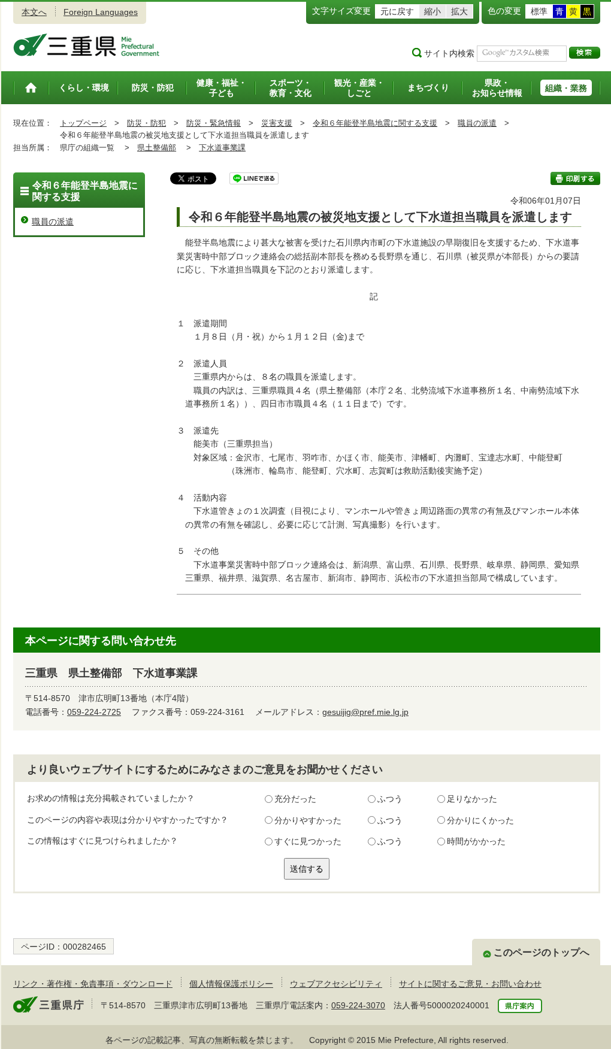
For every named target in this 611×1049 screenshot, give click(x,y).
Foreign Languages (100, 12)
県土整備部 (156, 147)
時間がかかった (476, 841)
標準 (539, 11)
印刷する (575, 178)
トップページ (83, 123)
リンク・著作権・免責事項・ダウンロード (93, 984)
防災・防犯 (146, 123)
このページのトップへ (541, 952)
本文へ (34, 12)
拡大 (459, 11)
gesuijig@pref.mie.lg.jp (365, 712)
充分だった (295, 799)
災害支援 (276, 123)
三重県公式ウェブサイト (86, 45)
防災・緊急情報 (213, 123)
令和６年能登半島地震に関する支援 (375, 123)
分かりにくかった (480, 820)
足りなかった (472, 799)
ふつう (390, 799)
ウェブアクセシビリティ (336, 984)
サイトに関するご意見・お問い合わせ (470, 984)
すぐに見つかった (307, 841)
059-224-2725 (94, 712)
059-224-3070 (358, 1005)
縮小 (432, 11)
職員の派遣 (477, 123)
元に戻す (397, 11)
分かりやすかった (307, 820)
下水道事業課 (222, 147)
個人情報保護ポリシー (231, 984)
